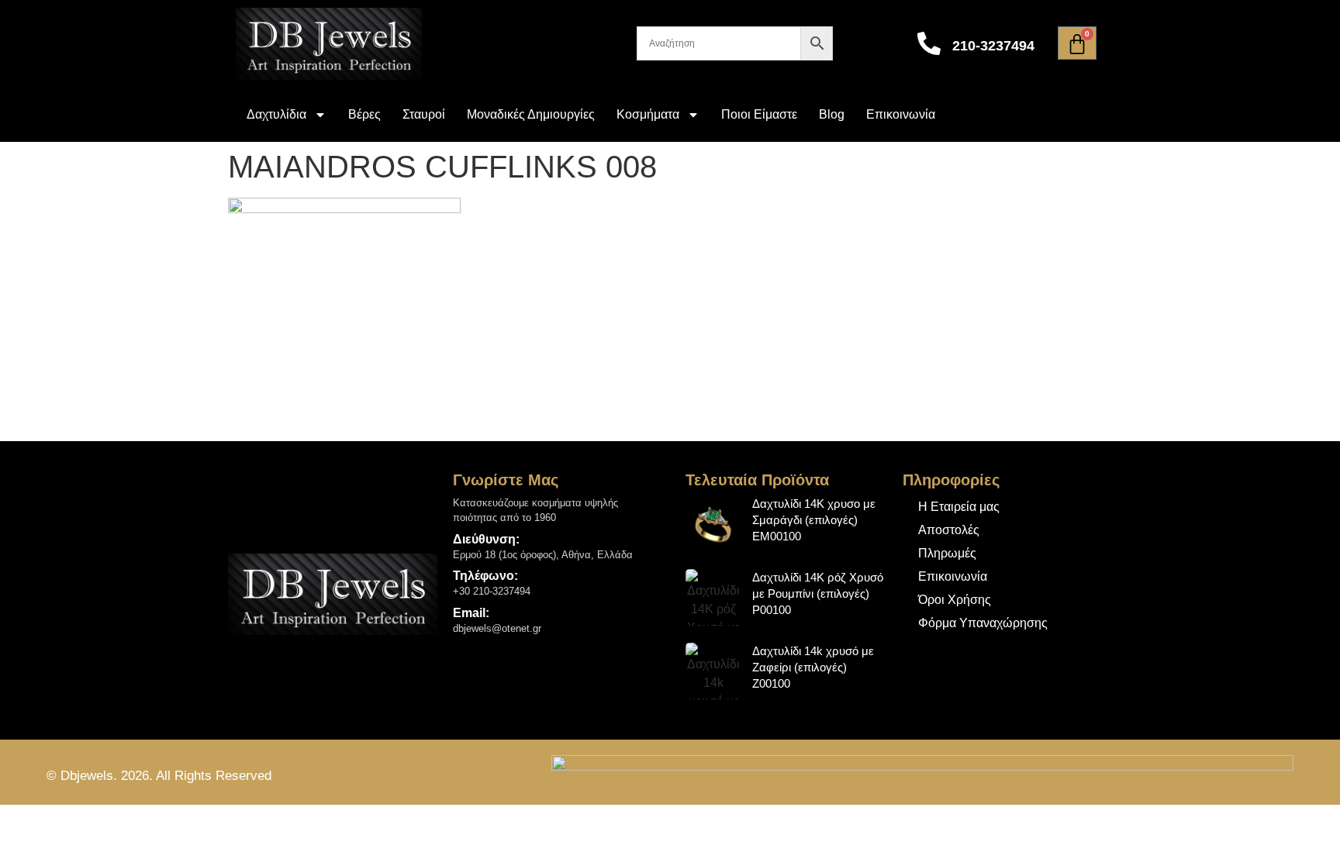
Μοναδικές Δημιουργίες (531, 114)
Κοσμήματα (647, 114)
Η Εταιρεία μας (959, 506)
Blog (831, 114)
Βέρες (364, 114)
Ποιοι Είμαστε (759, 114)
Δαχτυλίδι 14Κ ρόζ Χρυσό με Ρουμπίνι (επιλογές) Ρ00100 (817, 593)
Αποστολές (948, 530)
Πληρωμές (947, 553)
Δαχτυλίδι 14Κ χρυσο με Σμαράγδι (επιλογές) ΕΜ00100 (813, 520)
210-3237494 (993, 45)
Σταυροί (423, 114)
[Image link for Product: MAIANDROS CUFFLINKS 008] (714, 523)
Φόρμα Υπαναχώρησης (983, 623)
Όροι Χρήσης (954, 599)
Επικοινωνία (900, 114)
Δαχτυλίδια (276, 114)
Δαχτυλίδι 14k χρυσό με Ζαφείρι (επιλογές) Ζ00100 (813, 667)
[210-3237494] (929, 43)
